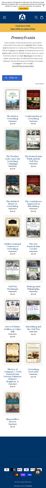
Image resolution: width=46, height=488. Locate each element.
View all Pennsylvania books (22, 66)
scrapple (17, 64)
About (23, 447)
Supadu (29, 486)
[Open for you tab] (38, 472)
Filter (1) (13, 78)
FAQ (23, 462)
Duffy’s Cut (6, 53)
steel (5, 48)
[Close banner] (43, 6)
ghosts (12, 51)
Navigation (23, 440)
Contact (23, 455)
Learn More (24, 8)
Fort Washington (26, 56)
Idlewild (29, 45)
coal (30, 64)
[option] (23, 28)
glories (21, 51)
